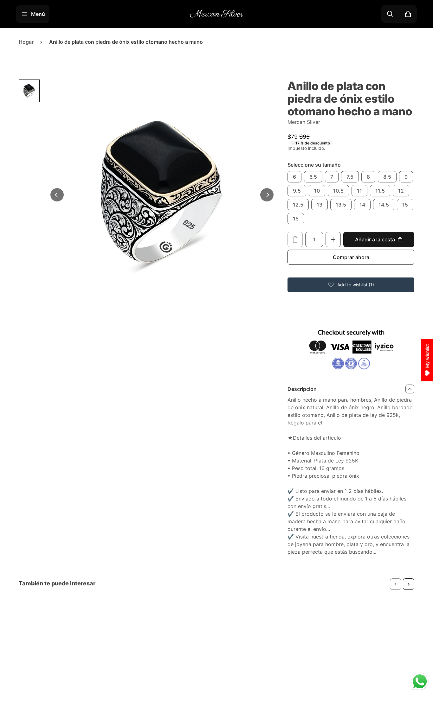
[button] (395, 584)
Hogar (26, 42)
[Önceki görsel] (57, 194)
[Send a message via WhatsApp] (420, 681)
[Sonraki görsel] (267, 194)
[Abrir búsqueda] (390, 14)
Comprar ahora (351, 257)
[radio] (294, 176)
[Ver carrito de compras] (408, 14)
